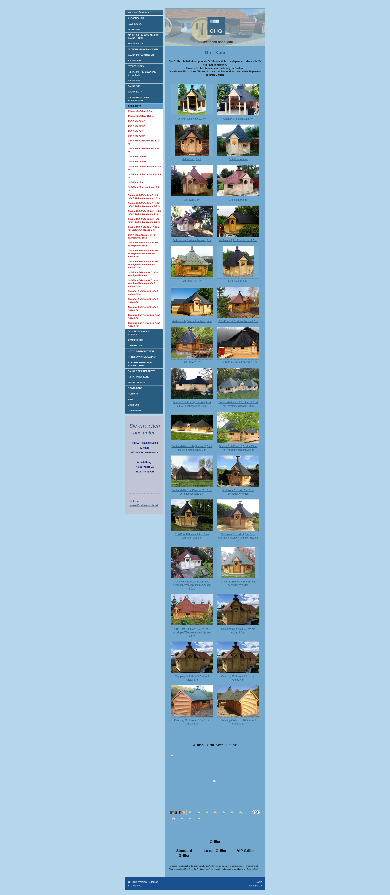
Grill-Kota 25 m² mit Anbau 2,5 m (238, 362)
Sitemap (153, 882)
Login (259, 882)
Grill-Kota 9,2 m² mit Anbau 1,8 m (192, 240)
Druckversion (139, 882)
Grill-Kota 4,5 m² (191, 159)
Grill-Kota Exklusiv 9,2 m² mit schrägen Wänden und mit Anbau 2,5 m (192, 585)
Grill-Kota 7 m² (191, 199)
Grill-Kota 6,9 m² (238, 159)
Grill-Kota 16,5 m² (238, 281)
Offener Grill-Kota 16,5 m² (238, 118)
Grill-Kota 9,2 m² (238, 199)
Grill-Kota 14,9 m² (192, 281)
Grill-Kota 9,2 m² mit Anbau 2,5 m (238, 240)
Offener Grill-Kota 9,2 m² (192, 118)
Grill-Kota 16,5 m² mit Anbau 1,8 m (192, 321)
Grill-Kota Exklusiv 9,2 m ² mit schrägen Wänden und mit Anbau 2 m (238, 537)
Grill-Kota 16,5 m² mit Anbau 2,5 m (238, 321)
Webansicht (255, 885)
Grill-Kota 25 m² (192, 362)
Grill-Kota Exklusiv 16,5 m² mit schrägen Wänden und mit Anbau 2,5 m (192, 632)
